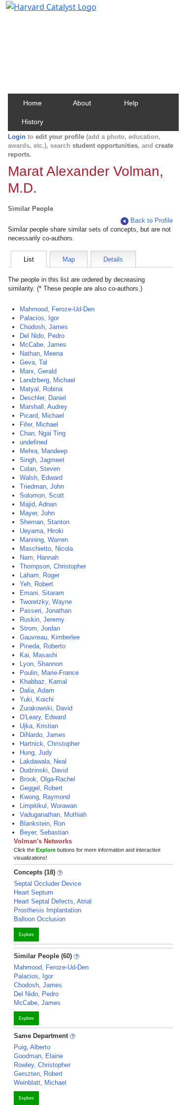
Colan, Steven (40, 468)
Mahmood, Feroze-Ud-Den (57, 309)
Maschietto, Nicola (46, 548)
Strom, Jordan (40, 628)
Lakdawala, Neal (43, 761)
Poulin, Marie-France (49, 672)
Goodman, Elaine (38, 1056)
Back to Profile (151, 220)
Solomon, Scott (42, 495)
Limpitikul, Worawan (48, 805)
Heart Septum (33, 892)
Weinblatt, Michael (40, 1082)
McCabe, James (43, 344)
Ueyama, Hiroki (42, 531)
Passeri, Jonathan (45, 610)
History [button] (32, 122)
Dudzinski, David (44, 770)
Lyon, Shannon (41, 664)
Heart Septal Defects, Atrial (53, 901)
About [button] (82, 103)
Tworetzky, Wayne (46, 601)
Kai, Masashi (38, 655)
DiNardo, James (42, 734)
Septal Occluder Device (47, 883)
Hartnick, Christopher (50, 743)
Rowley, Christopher (42, 1065)
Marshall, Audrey (43, 406)
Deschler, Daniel (43, 398)
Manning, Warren (44, 539)
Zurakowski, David (46, 708)
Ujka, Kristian (39, 726)
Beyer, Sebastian (44, 832)
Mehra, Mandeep (43, 451)
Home (32, 103)
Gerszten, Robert (38, 1073)
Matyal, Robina (41, 389)
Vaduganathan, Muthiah (53, 814)
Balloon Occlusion (39, 919)
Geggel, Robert (41, 788)
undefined (33, 442)
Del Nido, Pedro (42, 335)
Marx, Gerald (38, 371)
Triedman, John (42, 486)
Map (69, 259)
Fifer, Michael (39, 424)
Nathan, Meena (41, 353)
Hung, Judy (36, 752)
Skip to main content (41, 11)
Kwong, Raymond (45, 797)
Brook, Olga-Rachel (47, 779)
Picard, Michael (42, 415)
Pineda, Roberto (42, 646)
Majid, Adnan (38, 504)
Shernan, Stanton (44, 522)
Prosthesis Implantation (47, 910)
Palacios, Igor (39, 318)
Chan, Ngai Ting (42, 433)
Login (17, 136)
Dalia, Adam (37, 690)
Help (131, 103)
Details (113, 259)
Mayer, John (37, 513)
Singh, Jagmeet (42, 460)
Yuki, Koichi (37, 699)
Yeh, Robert (36, 584)
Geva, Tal (33, 362)
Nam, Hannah (39, 557)
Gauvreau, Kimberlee (50, 637)
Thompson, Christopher (53, 566)
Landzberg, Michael (47, 380)
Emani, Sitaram (42, 593)
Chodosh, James (44, 327)
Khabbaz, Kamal (43, 681)
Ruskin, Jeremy (42, 619)
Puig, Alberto (32, 1047)
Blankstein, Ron (42, 823)
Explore (26, 934)
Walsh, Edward (41, 477)
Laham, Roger (40, 575)
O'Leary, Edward (43, 717)
